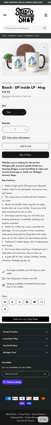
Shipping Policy (17, 417)
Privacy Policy (24, 414)
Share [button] (4, 296)
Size (4, 105)
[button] (5, 15)
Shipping (6, 96)
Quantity (6, 123)
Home (4, 36)
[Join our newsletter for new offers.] (45, 374)
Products (12, 36)
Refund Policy (11, 414)
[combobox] (25, 28)
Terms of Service (38, 414)
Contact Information (32, 417)
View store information (18, 137)
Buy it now (25, 154)
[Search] (44, 28)
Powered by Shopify (25, 420)
